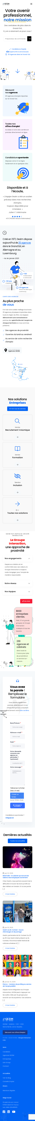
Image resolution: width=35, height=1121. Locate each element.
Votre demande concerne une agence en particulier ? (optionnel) (15, 755)
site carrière (24, 710)
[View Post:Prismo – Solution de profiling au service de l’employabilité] (17, 966)
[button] (10, 894)
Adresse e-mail (16, 732)
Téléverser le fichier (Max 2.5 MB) (17, 789)
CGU (4, 1040)
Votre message (16, 767)
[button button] (10, 948)
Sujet (12, 742)
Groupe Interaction (24, 1038)
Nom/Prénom (15, 723)
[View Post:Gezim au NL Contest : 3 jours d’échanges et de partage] (17, 911)
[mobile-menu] (31, 4)
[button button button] (10, 1005)
